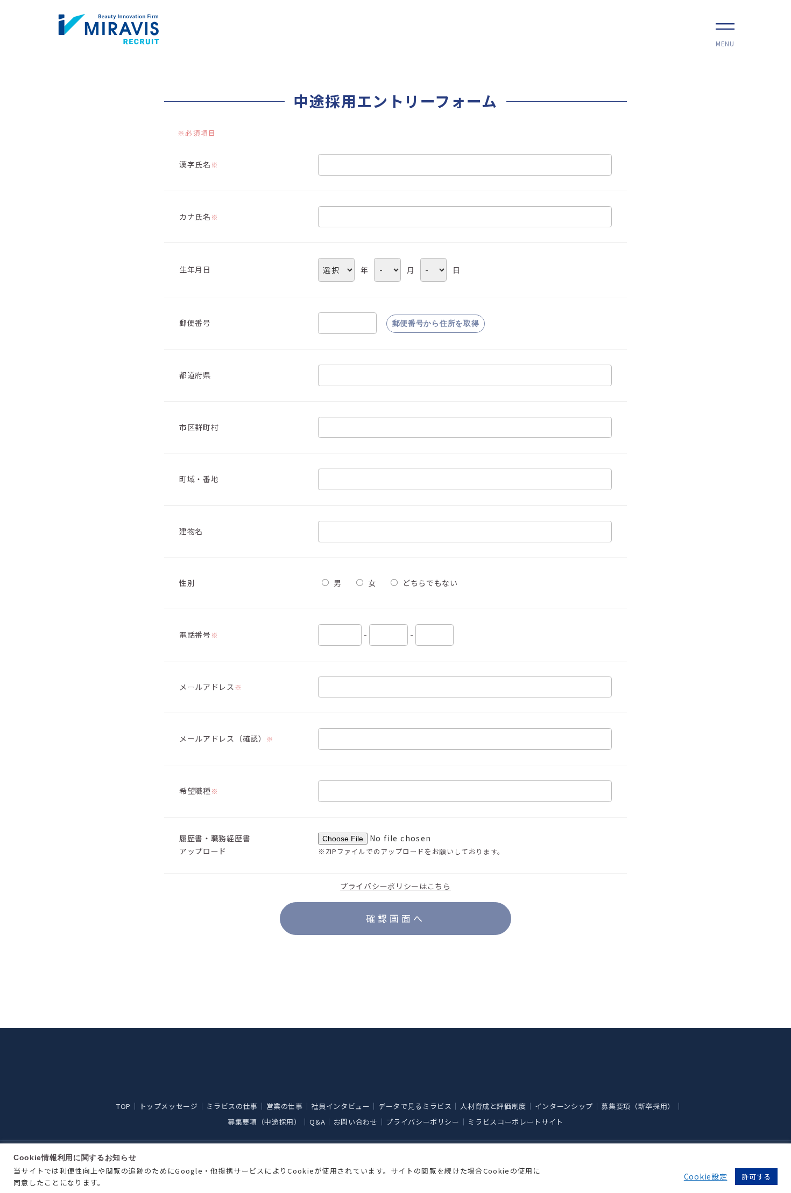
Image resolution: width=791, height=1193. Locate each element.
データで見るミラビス (415, 1106)
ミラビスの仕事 (232, 1106)
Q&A (317, 1122)
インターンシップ (564, 1106)
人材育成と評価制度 (493, 1106)
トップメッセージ (168, 1106)
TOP (123, 1106)
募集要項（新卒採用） (638, 1106)
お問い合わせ (356, 1122)
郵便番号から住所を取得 (435, 323)
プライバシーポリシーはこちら (395, 886)
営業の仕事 (284, 1106)
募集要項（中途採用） (264, 1122)
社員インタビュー (340, 1106)
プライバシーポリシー (423, 1122)
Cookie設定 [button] (706, 1176)
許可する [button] (756, 1176)
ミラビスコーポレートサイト (515, 1122)
